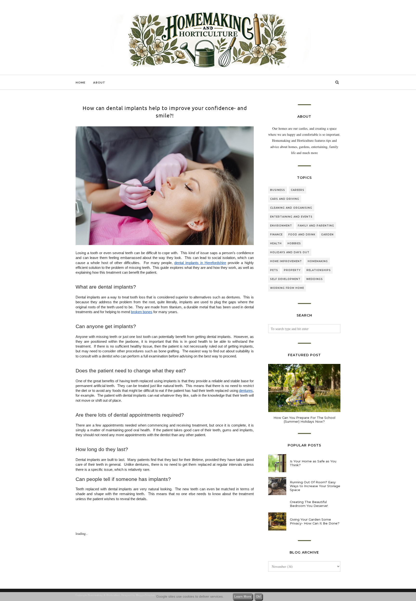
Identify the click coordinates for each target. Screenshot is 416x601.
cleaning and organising (291, 207)
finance (276, 234)
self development (285, 279)
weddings (314, 279)
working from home (287, 288)
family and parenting (316, 225)
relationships (318, 270)
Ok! (258, 596)
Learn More (242, 596)
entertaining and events (291, 216)
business (277, 190)
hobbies (294, 243)
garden (327, 234)
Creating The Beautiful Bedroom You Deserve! (309, 504)
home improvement (286, 261)
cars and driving (284, 198)
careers (297, 190)
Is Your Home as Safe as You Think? (313, 463)
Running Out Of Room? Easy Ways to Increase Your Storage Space (315, 486)
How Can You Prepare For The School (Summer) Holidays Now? (304, 419)
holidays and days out (289, 252)
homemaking (318, 261)
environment (281, 225)
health (276, 243)
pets (274, 270)
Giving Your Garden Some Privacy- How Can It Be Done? (314, 521)
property (292, 270)
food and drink (301, 234)
